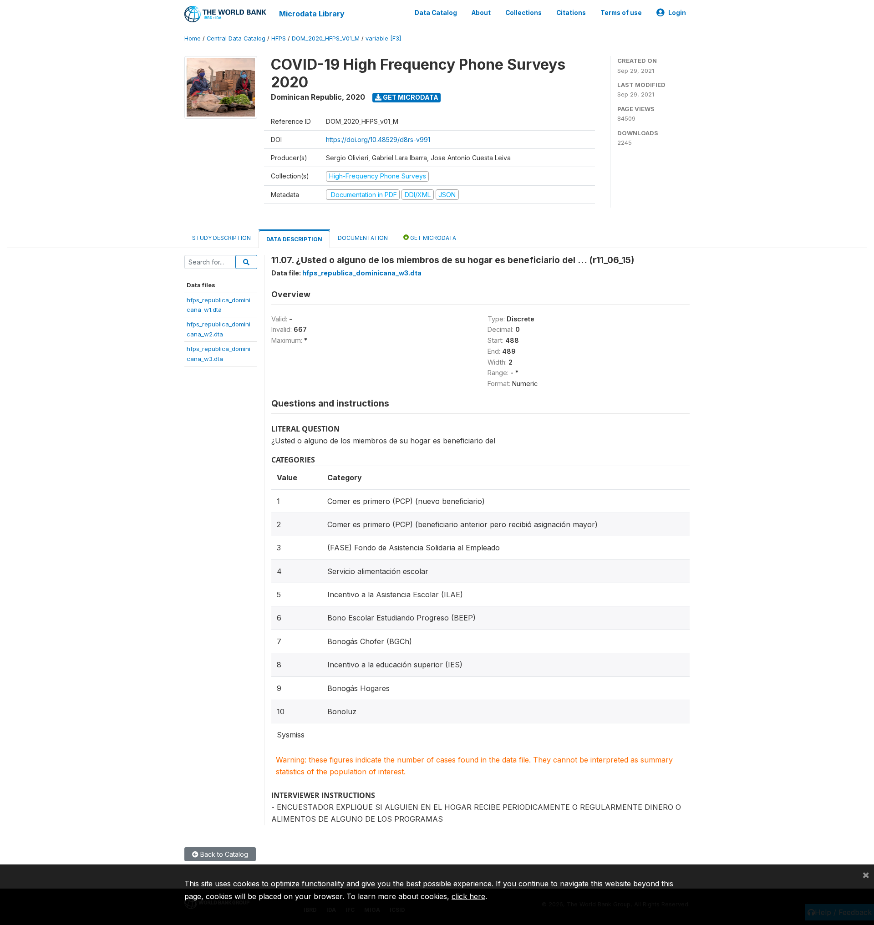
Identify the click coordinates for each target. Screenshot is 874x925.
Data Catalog (436, 12)
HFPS (278, 38)
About (481, 12)
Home (192, 38)
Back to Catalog (223, 854)
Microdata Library (312, 13)
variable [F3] (383, 38)
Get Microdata (409, 97)
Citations (571, 12)
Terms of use (621, 12)
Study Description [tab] (221, 237)
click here (468, 896)
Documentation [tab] (363, 237)
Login (677, 12)
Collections (523, 12)
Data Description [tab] (294, 239)
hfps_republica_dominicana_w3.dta (362, 273)
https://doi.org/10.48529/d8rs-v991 (378, 139)
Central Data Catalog (236, 38)
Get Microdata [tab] (432, 237)
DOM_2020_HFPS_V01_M (326, 38)
